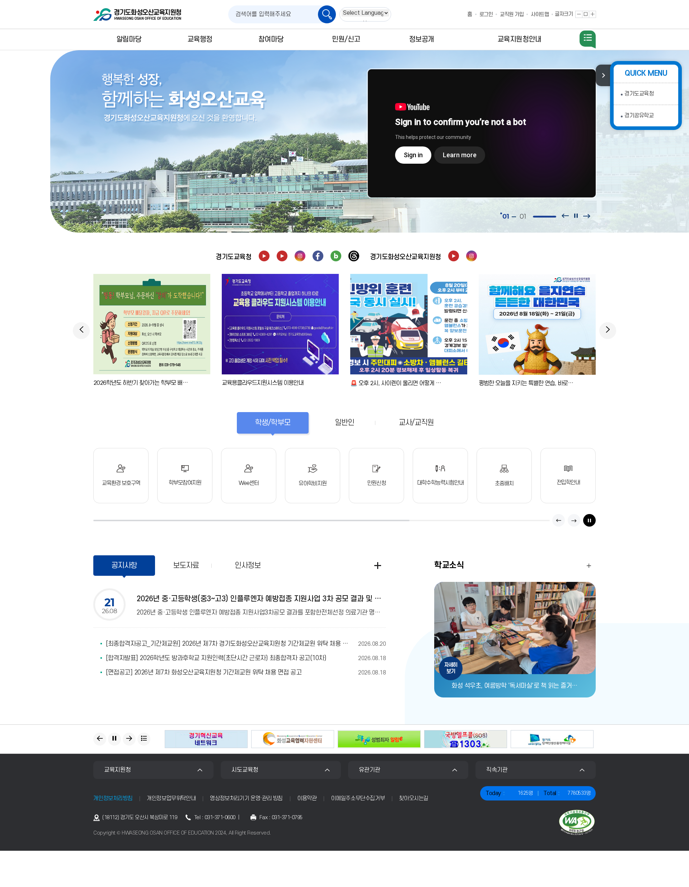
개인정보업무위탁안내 (171, 798)
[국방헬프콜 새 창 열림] (465, 739)
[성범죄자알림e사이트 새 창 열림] (379, 739)
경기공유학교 (638, 115)
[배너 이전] (99, 739)
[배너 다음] (129, 739)
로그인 (486, 14)
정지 (589, 520)
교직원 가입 (512, 14)
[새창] (264, 256)
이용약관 (307, 798)
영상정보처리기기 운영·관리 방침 (246, 798)
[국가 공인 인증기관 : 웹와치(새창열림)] (577, 822)
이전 (558, 520)
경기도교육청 (638, 93)
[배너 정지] (114, 739)
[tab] (273, 423)
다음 (574, 520)
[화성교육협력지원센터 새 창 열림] (292, 739)
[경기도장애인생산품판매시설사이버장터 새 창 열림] (552, 739)
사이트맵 (540, 14)
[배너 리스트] (143, 739)
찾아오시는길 (413, 798)
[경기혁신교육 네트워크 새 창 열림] (206, 739)
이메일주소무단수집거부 (358, 798)
